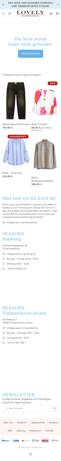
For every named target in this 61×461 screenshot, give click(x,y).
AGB (10, 430)
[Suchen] (10, 13)
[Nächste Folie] (57, 4)
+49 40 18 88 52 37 (17, 268)
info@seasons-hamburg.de (21, 254)
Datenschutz (38, 422)
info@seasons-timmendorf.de (22, 328)
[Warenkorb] (57, 13)
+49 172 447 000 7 (16, 342)
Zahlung (21, 430)
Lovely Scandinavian (34, 447)
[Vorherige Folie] (3, 4)
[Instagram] (30, 454)
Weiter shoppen (30, 53)
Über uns (8, 422)
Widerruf (22, 422)
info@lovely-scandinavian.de (22, 222)
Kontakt (49, 430)
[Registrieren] (54, 408)
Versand (53, 422)
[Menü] (3, 13)
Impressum (35, 430)
